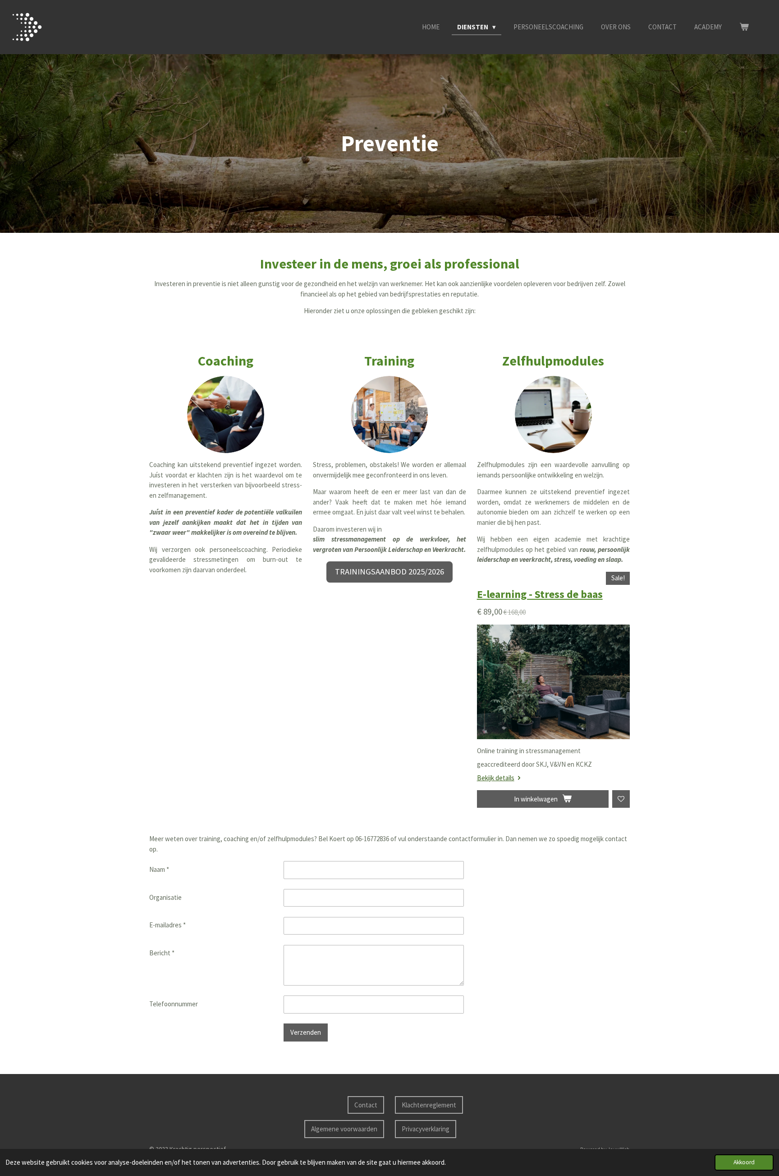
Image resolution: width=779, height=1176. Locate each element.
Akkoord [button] (744, 1162)
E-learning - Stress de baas (540, 594)
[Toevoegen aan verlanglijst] (621, 799)
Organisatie (165, 897)
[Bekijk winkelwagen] (744, 27)
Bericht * (161, 953)
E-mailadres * (167, 925)
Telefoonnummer (173, 1004)
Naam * (159, 869)
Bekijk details (495, 777)
